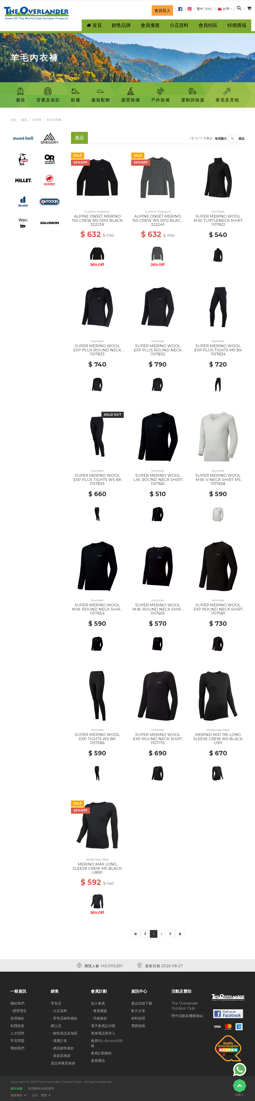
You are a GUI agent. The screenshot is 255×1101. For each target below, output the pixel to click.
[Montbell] (23, 138)
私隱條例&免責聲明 (41, 1088)
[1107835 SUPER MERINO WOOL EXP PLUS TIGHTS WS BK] (97, 436)
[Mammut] (49, 180)
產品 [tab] (79, 138)
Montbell (218, 211)
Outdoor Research (97, 211)
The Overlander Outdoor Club (185, 1006)
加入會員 (98, 1003)
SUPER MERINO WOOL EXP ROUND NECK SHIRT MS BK (218, 609)
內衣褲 (36, 120)
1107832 (157, 354)
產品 (242, 138)
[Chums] (23, 159)
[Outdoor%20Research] (49, 159)
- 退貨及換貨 (60, 1055)
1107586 (97, 742)
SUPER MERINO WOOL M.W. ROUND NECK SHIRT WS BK (157, 609)
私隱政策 (17, 1025)
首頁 (13, 120)
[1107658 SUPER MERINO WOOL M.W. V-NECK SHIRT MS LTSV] (218, 436)
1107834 (218, 354)
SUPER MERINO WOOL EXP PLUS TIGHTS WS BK (97, 477)
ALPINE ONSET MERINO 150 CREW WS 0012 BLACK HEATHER (157, 220)
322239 (97, 224)
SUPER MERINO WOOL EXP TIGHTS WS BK (97, 736)
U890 (97, 872)
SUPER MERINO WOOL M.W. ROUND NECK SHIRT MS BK (97, 609)
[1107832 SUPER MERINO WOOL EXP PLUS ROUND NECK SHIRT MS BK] (157, 307)
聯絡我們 (17, 1048)
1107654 (97, 613)
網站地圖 (16, 1088)
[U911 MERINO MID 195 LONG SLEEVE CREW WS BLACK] (218, 695)
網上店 (56, 1025)
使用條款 (17, 1018)
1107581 (218, 613)
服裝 (24, 120)
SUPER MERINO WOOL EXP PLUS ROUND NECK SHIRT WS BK (97, 349)
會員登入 (162, 10)
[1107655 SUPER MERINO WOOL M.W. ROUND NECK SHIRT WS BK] (157, 566)
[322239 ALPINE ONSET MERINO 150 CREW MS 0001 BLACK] (97, 177)
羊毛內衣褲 (53, 120)
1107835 (97, 483)
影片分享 (138, 1011)
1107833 (97, 354)
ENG (209, 9)
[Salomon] (49, 222)
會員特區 (207, 25)
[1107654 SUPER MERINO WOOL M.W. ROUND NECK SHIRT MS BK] (97, 566)
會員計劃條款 (101, 1053)
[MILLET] (23, 180)
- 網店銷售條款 (62, 1048)
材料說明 (138, 1018)
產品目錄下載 (141, 1003)
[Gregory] (50, 138)
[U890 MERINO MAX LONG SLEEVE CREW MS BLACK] (97, 825)
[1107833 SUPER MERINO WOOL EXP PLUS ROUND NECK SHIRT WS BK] (97, 307)
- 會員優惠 (99, 1011)
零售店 (56, 1003)
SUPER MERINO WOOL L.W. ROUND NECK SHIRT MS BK (157, 479)
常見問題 (17, 1040)
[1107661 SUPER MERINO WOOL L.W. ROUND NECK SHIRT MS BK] (158, 436)
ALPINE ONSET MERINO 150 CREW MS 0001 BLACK (97, 218)
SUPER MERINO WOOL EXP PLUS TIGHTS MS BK (218, 347)
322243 (158, 224)
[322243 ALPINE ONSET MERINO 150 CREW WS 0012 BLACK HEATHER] (157, 177)
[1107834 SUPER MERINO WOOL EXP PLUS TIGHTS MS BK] (218, 307)
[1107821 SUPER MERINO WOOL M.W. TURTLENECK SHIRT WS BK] (218, 177)
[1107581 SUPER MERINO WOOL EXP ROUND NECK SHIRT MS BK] (218, 566)
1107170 (158, 742)
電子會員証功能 (103, 1025)
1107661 (158, 483)
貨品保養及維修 (63, 1063)
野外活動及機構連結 (187, 1016)
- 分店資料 (59, 1011)
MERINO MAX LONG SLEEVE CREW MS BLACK (97, 866)
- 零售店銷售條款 (64, 1018)
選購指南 (138, 1025)
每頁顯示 (221, 138)
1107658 (218, 483)
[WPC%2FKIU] (23, 222)
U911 (218, 742)
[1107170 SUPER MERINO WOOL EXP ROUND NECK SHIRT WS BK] (158, 695)
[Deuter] (23, 201)
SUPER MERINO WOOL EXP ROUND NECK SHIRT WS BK (157, 738)
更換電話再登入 (103, 1033)
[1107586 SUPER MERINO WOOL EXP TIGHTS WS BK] (97, 695)
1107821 (218, 224)
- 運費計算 (59, 1040)
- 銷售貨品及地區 (64, 1033)
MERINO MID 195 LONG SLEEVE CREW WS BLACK (218, 736)
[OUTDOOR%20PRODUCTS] (49, 201)
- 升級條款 (99, 1018)
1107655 (157, 613)
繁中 (200, 9)
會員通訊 (98, 1060)
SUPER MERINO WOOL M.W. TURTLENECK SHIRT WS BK (218, 220)
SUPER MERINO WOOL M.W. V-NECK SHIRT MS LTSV (218, 479)
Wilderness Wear (218, 730)
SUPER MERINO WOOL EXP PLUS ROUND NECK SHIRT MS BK (158, 349)
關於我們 (17, 1003)
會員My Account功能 (107, 1043)
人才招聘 (17, 1033)
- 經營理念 (18, 1011)
